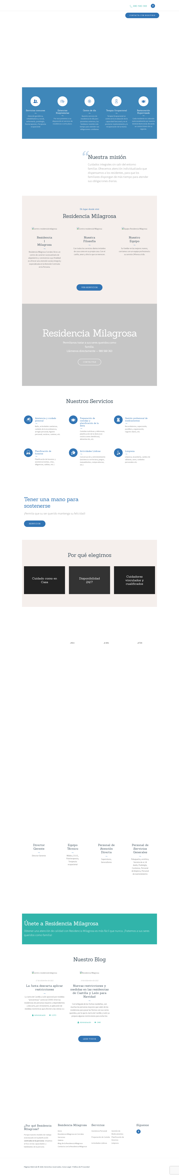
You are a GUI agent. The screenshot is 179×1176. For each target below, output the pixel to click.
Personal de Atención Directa (106, 848)
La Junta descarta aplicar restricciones (44, 987)
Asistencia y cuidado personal (45, 419)
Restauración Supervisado (143, 111)
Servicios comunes (35, 110)
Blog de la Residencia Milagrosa (70, 1143)
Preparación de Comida (100, 1137)
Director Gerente (39, 846)
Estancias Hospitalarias (62, 111)
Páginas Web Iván (30, 1167)
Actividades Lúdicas (90, 451)
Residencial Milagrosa (44, 241)
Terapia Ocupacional (116, 110)
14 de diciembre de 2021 (89, 980)
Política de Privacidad (80, 1167)
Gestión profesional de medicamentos (136, 419)
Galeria (60, 1140)
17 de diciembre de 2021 (44, 980)
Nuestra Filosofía (89, 239)
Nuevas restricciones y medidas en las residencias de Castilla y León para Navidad (89, 991)
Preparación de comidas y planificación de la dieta (89, 422)
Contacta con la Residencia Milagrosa (72, 1146)
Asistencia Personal (99, 1131)
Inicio (60, 1131)
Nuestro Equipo (134, 239)
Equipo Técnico (72, 846)
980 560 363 (105, 351)
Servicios (35, 523)
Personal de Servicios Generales (140, 848)
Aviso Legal (66, 1167)
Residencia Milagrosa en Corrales (71, 1134)
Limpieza (130, 451)
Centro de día (89, 110)
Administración (40, 1015)
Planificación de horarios (43, 452)
